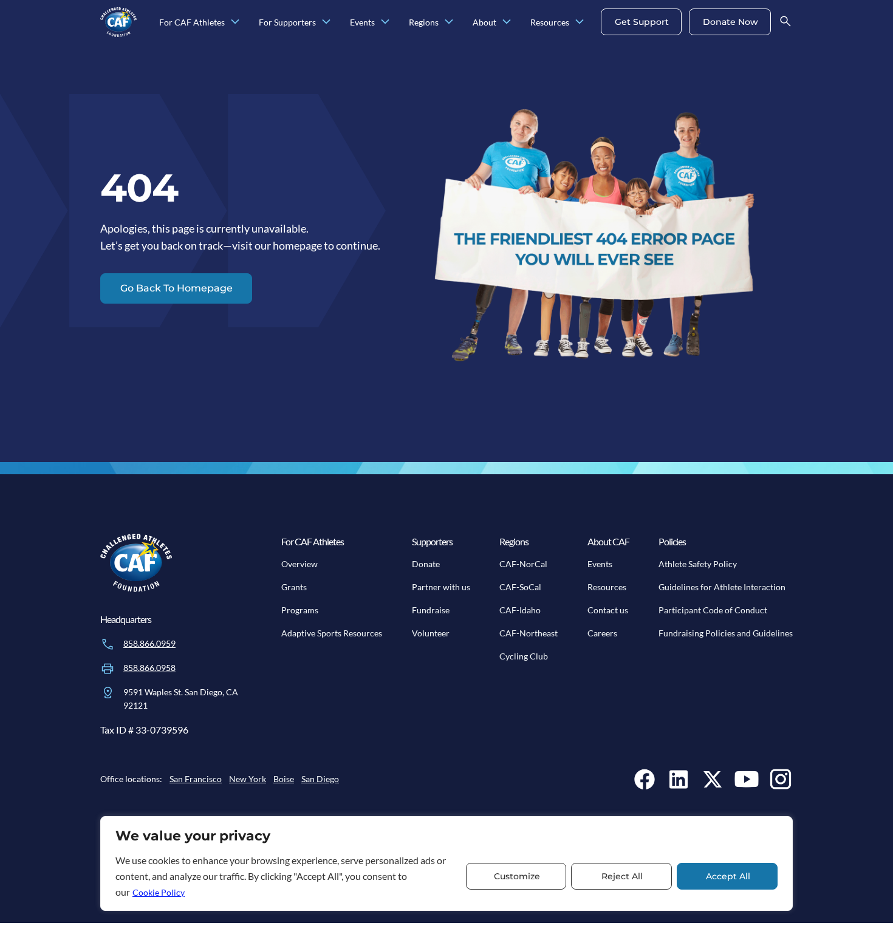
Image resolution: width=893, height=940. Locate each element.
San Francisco (195, 779)
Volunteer (431, 633)
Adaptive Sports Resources (331, 633)
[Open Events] (385, 22)
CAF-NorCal (523, 564)
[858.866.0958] (107, 668)
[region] (446, 863)
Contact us (607, 610)
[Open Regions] (449, 22)
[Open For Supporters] (326, 22)
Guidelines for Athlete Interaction (722, 587)
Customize (517, 876)
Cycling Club (523, 656)
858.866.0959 (149, 643)
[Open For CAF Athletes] (235, 22)
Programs (299, 610)
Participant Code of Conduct (713, 610)
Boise (283, 779)
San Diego (320, 779)
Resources (606, 587)
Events (599, 564)
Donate (426, 564)
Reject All (622, 876)
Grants (294, 587)
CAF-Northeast (528, 633)
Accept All (728, 876)
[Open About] (506, 22)
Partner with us (441, 587)
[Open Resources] (579, 22)
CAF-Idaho (520, 610)
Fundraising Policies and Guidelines (726, 633)
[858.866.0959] (107, 644)
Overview (299, 564)
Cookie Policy (158, 892)
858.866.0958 (149, 667)
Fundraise (431, 610)
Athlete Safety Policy (698, 564)
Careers (602, 633)
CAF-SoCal (520, 587)
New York (247, 779)
